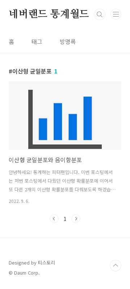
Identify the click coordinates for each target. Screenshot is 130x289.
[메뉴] (115, 14)
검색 (99, 14)
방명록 (68, 41)
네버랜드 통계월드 (49, 14)
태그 (36, 41)
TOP (115, 265)
